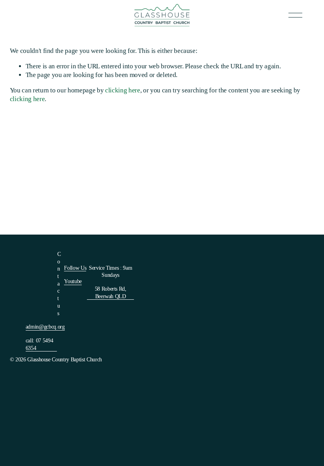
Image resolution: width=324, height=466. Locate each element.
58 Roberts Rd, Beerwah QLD (110, 292)
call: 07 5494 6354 (39, 344)
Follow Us (75, 268)
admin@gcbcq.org (45, 326)
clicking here (122, 90)
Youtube (73, 281)
